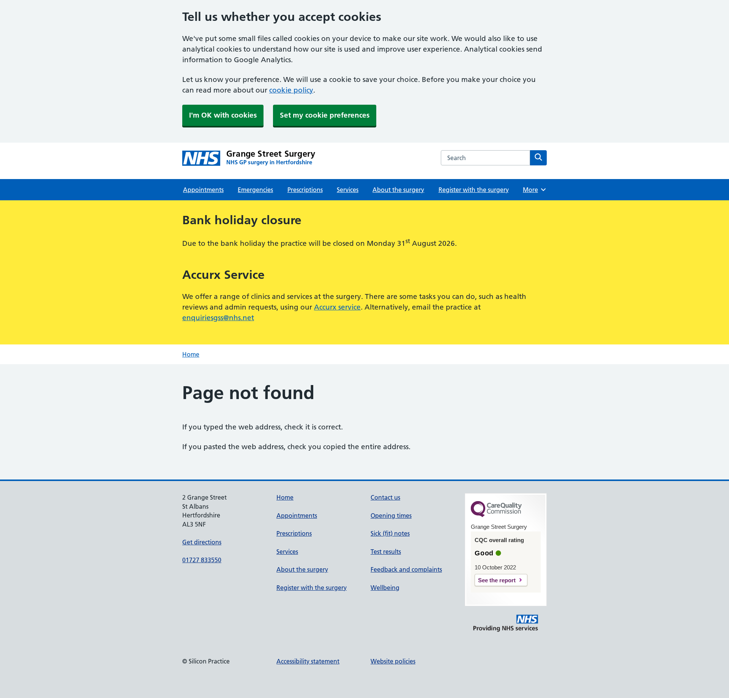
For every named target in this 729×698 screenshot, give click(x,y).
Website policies (393, 661)
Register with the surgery (474, 189)
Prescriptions (305, 189)
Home (190, 354)
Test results (386, 551)
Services (347, 189)
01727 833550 (201, 560)
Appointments (203, 189)
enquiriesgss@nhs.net (218, 317)
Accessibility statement (307, 661)
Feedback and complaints (406, 569)
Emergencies (255, 189)
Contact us (385, 497)
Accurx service (337, 307)
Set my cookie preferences (324, 115)
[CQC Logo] (496, 515)
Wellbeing (385, 587)
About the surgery (398, 189)
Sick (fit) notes (390, 533)
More (533, 189)
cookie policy (291, 90)
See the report (497, 580)
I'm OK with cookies (223, 115)
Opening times (391, 515)
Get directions (201, 542)
